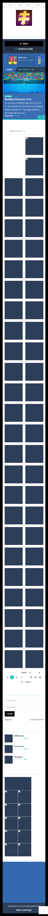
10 (31, 677)
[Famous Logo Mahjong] (11, 796)
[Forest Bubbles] (24, 810)
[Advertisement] (26, 31)
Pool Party (19, 746)
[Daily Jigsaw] (24, 82)
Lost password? (36, 719)
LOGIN (10, 5)
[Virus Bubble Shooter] (11, 810)
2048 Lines (22, 57)
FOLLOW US (37, 5)
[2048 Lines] (9, 738)
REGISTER (19, 5)
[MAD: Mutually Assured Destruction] (24, 836)
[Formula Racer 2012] (24, 823)
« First (24, 672)
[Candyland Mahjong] (11, 783)
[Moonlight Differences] (24, 796)
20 (35, 677)
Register (8, 719)
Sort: (7, 131)
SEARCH (28, 5)
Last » (28, 682)
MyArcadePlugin (24, 910)
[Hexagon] (9, 759)
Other (7, 96)
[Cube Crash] (24, 849)
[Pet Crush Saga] (11, 836)
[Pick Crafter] (11, 849)
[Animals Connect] (11, 823)
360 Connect (24, 69)
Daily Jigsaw (13, 99)
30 (40, 677)
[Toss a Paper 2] (24, 783)
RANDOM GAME (25, 49)
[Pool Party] (9, 749)
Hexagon (18, 757)
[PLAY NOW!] (13, 60)
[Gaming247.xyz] (24, 17)
